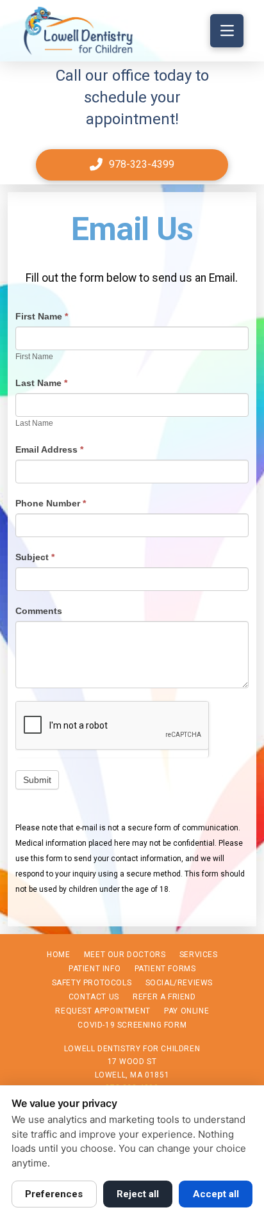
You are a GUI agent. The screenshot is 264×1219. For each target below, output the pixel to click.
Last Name (41, 383)
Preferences (54, 1194)
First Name (41, 316)
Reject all (138, 1194)
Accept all (216, 1194)
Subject (34, 557)
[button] (226, 30)
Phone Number (50, 503)
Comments (38, 611)
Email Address (49, 449)
